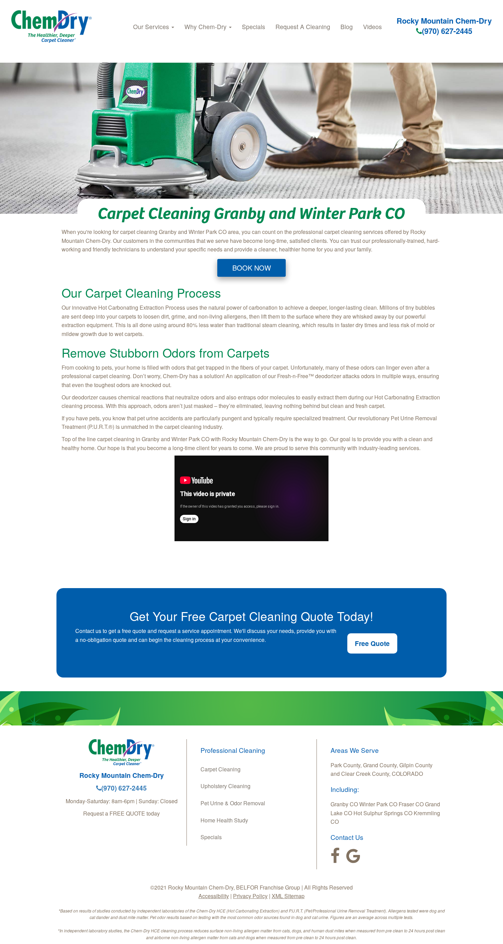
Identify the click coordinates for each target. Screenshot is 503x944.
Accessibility (213, 896)
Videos (372, 26)
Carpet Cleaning (221, 769)
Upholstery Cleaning (225, 786)
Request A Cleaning (302, 26)
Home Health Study (224, 820)
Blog (346, 26)
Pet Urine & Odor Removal (233, 803)
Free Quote (372, 643)
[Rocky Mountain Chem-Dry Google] (353, 856)
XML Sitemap (288, 896)
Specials (253, 26)
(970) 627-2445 (447, 30)
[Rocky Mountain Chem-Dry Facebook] (335, 856)
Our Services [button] (152, 26)
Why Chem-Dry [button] (206, 26)
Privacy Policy (250, 896)
